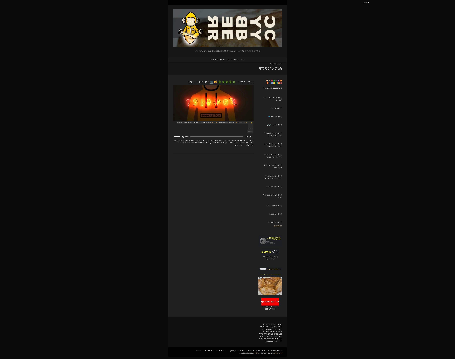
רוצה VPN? (214, 59)
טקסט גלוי (195, 122)
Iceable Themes (278, 353)
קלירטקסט (250, 131)
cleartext (208, 122)
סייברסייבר (250, 128)
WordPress (256, 353)
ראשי (242, 59)
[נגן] (250, 137)
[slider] (177, 136)
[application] (213, 136)
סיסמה (185, 122)
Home (280, 64)
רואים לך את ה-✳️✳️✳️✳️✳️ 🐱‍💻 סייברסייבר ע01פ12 (221, 82)
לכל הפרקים (278, 226)
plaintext (202, 122)
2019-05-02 (241, 122)
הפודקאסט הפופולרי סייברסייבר (229, 59)
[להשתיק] (183, 137)
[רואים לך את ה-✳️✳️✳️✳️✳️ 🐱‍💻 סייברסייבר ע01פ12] (213, 86)
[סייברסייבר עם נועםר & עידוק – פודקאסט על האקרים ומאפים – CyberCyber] (227, 10)
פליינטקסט (179, 122)
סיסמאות (190, 122)
